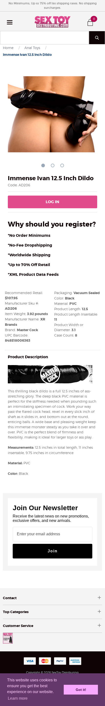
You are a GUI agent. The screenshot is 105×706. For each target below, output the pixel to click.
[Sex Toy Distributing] (52, 21)
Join (53, 551)
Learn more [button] (18, 698)
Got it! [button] (81, 690)
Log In (52, 201)
